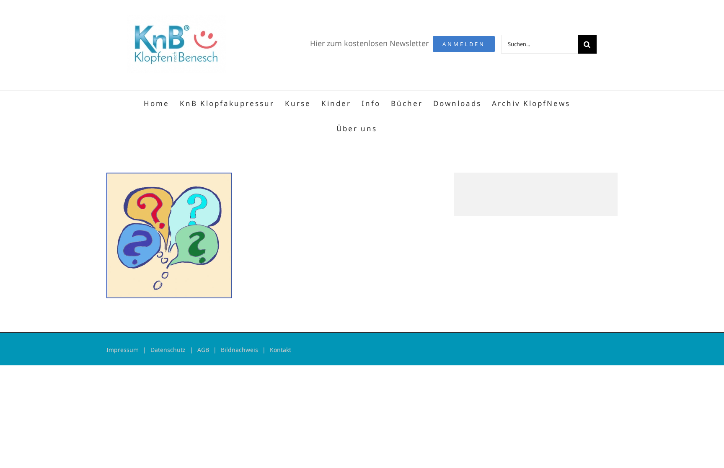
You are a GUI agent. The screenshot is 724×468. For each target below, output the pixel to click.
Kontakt (280, 350)
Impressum (122, 350)
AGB (203, 350)
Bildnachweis (239, 350)
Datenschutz (168, 350)
